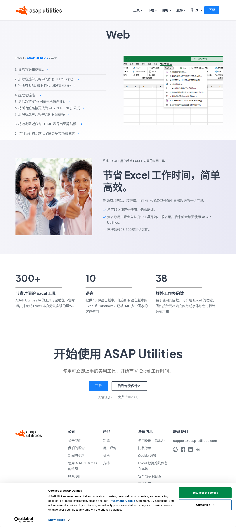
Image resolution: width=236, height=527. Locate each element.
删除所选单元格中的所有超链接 (43, 114)
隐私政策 (144, 448)
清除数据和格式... (33, 70)
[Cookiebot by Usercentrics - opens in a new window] (24, 520)
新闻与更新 (76, 456)
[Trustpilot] (198, 450)
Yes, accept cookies (205, 492)
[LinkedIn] (190, 450)
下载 (151, 10)
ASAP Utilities (37, 58)
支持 (179, 10)
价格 (165, 10)
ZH (196, 10)
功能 (106, 441)
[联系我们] (175, 450)
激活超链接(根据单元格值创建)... (44, 102)
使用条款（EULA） (152, 441)
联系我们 (74, 476)
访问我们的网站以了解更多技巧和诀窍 (48, 134)
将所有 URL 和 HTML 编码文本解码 (46, 86)
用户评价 (109, 448)
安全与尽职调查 (149, 476)
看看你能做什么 (129, 386)
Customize (203, 504)
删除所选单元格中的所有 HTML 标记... (48, 79)
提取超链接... (29, 95)
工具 (136, 10)
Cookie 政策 (147, 456)
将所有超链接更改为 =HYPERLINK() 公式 (51, 108)
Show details (56, 519)
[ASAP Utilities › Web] (173, 90)
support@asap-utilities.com (195, 441)
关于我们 (74, 441)
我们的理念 (76, 448)
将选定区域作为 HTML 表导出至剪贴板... (50, 124)
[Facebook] (183, 450)
